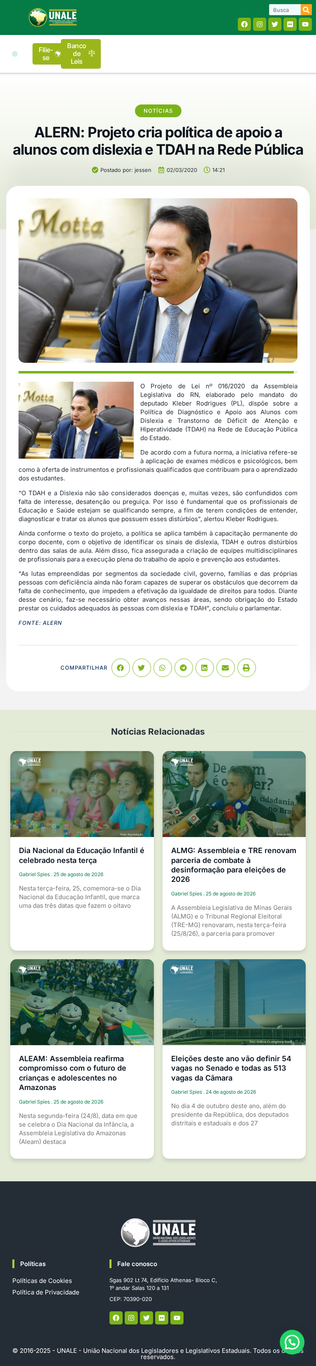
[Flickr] (290, 24)
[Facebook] (244, 24)
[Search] (306, 9)
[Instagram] (259, 24)
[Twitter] (274, 24)
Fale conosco (137, 1264)
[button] (15, 54)
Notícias (158, 110)
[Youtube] (305, 24)
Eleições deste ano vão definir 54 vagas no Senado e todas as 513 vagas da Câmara (231, 1068)
